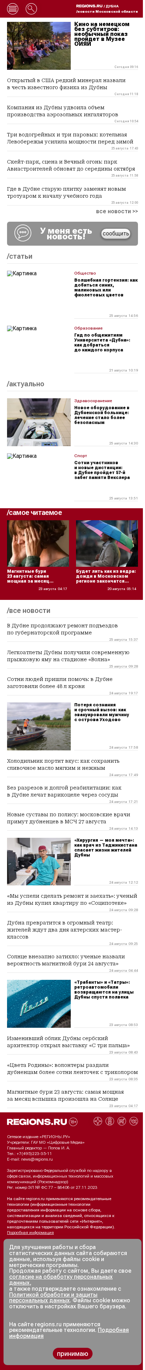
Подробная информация (30, 1232)
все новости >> (117, 211)
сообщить (116, 233)
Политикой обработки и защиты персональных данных (53, 1297)
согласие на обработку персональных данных (61, 1279)
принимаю (72, 1353)
